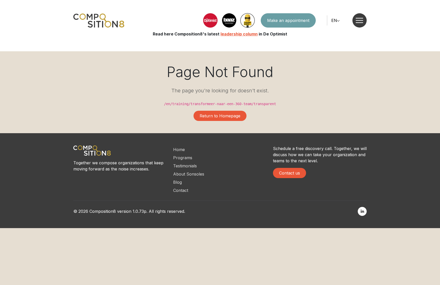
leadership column (239, 33)
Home (179, 149)
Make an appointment (288, 20)
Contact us (289, 173)
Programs (182, 157)
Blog (177, 182)
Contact (180, 190)
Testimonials (185, 165)
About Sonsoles (188, 174)
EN (334, 20)
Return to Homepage (220, 115)
